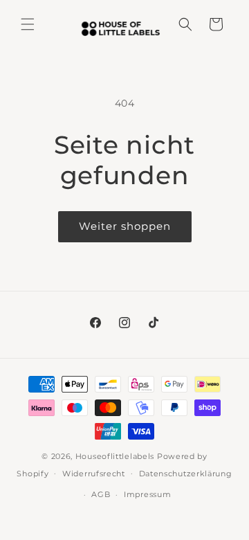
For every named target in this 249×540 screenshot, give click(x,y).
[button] (27, 24)
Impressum (147, 494)
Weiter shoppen (125, 226)
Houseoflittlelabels (114, 456)
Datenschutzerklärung (185, 473)
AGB (100, 494)
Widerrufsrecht (93, 473)
